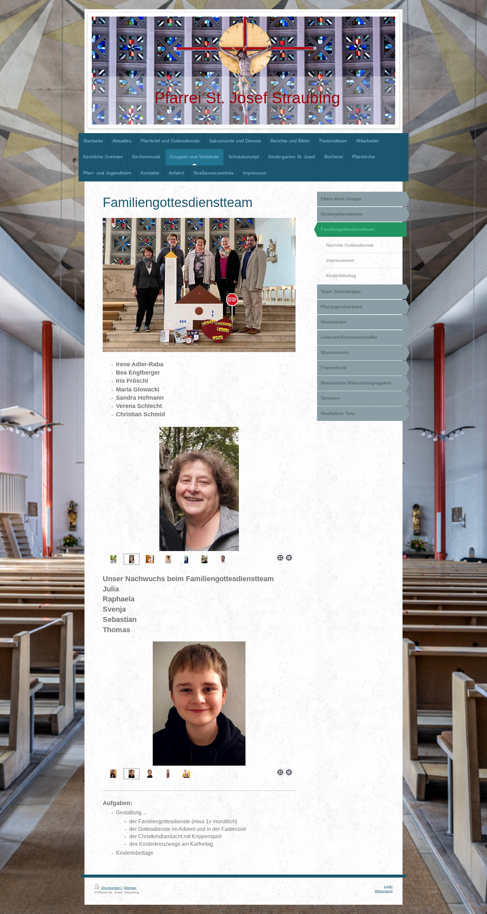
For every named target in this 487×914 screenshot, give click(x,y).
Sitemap (130, 887)
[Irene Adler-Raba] (113, 559)
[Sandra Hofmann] (186, 559)
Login (388, 886)
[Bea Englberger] (131, 559)
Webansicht (384, 891)
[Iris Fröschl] (199, 489)
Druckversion (111, 887)
